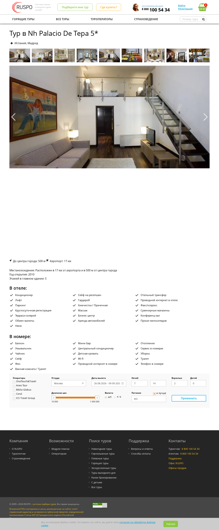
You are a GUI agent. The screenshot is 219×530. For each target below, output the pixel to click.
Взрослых (177, 378)
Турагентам (18, 453)
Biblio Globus (23, 390)
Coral (19, 394)
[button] (205, 117)
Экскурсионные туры (103, 468)
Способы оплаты (141, 453)
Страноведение (21, 458)
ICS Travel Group (25, 398)
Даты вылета (99, 378)
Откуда (55, 378)
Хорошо (170, 524)
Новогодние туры (101, 448)
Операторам (58, 453)
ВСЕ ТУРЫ (62, 19)
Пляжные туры (100, 458)
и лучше (161, 393)
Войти (181, 5)
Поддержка (175, 458)
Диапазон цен (59, 393)
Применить (189, 398)
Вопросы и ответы (142, 448)
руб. (110, 397)
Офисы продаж (177, 468)
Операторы (19, 378)
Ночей (135, 378)
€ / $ (119, 397)
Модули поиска (60, 448)
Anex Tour (21, 385)
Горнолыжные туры (103, 453)
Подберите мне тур (75, 7)
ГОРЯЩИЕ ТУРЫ (23, 19)
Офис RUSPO (176, 463)
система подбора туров (44, 504)
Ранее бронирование (104, 477)
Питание (136, 393)
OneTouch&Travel (26, 381)
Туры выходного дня (103, 472)
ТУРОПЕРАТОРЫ (102, 19)
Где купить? (108, 7)
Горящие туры (99, 463)
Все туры (96, 487)
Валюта (109, 393)
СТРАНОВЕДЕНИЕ (146, 19)
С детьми (96, 482)
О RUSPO (17, 448)
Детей (193, 378)
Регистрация (185, 8)
